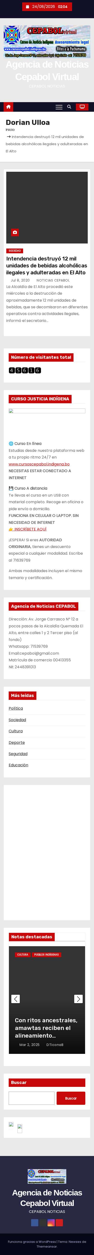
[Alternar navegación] (59, 107)
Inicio (10, 129)
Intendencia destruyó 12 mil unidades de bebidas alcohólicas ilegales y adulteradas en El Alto (46, 265)
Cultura (16, 731)
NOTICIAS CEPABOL (53, 280)
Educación (18, 765)
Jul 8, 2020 (21, 280)
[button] (70, 107)
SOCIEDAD (15, 251)
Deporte (17, 742)
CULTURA (22, 954)
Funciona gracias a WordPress (32, 1241)
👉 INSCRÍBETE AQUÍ (28, 529)
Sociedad (17, 720)
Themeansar (47, 1246)
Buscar (19, 1082)
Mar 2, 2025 (30, 1044)
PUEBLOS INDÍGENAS (46, 954)
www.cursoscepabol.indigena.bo (39, 464)
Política (16, 708)
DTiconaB (54, 1044)
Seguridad (18, 754)
